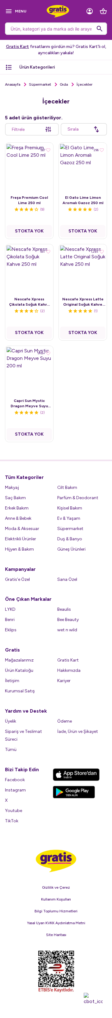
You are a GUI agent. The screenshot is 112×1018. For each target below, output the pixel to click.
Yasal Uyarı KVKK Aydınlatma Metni (56, 923)
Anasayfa (12, 84)
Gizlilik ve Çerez (56, 887)
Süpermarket (40, 84)
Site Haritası (56, 935)
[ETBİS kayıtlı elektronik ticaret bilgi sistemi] (56, 971)
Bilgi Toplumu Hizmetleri (56, 911)
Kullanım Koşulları (56, 899)
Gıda (64, 84)
